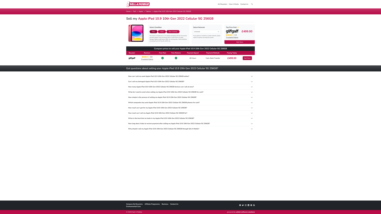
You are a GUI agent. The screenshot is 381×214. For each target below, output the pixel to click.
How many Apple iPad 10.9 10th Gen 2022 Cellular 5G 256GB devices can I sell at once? (161, 87)
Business (165, 204)
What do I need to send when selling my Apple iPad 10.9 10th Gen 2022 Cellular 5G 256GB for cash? (165, 92)
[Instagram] (245, 205)
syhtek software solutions (245, 212)
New (153, 32)
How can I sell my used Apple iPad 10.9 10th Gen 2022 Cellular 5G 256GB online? (158, 76)
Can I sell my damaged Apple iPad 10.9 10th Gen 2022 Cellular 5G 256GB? (156, 82)
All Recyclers (222, 4)
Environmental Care (133, 206)
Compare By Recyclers (134, 204)
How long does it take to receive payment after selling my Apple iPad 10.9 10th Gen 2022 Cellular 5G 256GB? (169, 124)
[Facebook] (240, 205)
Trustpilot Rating (232, 37)
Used (162, 32)
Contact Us (244, 4)
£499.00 (231, 58)
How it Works (234, 4)
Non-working (173, 32)
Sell (134, 11)
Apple (141, 11)
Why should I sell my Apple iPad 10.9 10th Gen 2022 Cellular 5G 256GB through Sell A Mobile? (163, 129)
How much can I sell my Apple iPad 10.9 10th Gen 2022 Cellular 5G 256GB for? (157, 113)
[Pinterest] (251, 205)
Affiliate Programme (152, 204)
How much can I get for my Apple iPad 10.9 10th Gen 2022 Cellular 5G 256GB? (157, 108)
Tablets (148, 11)
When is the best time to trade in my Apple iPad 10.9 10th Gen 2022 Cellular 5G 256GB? (161, 118)
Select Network (199, 27)
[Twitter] (243, 205)
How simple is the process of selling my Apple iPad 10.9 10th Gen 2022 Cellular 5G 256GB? (162, 97)
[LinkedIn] (248, 205)
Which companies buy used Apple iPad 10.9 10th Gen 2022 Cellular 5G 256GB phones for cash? (164, 103)
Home (128, 11)
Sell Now (239, 42)
